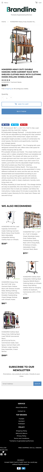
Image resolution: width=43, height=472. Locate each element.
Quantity (5, 94)
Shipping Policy (21, 431)
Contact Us (21, 411)
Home (4, 21)
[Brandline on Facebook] (1, 454)
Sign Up (37, 384)
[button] (6, 80)
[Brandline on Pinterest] (5, 454)
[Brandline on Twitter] (3, 452)
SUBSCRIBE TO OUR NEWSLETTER (21, 368)
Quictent (21, 421)
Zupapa (21, 418)
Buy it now (21, 111)
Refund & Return (21, 433)
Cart (39, 2)
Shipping (8, 88)
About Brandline (21, 407)
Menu (6, 2)
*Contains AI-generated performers (21, 441)
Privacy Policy (21, 436)
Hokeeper (21, 423)
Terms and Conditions (21, 438)
